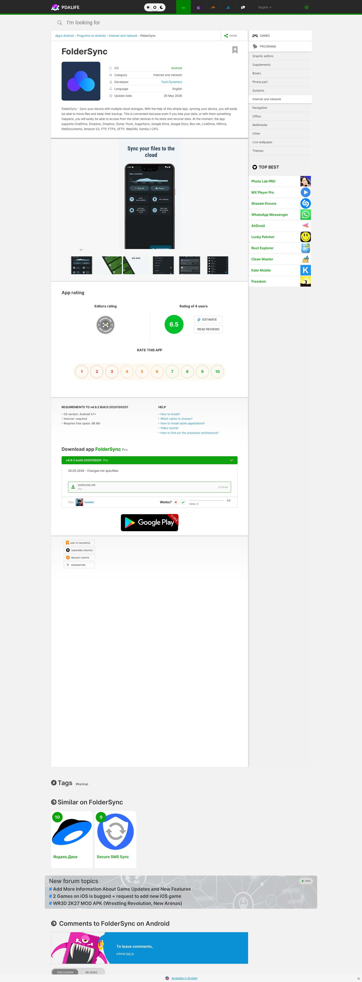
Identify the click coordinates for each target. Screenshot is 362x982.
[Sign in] (307, 7)
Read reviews (208, 329)
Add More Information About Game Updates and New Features (120, 889)
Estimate (209, 319)
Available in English (184, 978)
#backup (82, 784)
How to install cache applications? (182, 423)
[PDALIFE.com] (64, 7)
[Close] (358, 978)
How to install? (170, 414)
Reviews (91, 972)
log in (130, 953)
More (307, 881)
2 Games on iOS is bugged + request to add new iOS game (115, 896)
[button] (244, 141)
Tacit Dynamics (171, 82)
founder (89, 502)
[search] (173, 22)
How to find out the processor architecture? (189, 432)
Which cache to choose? (176, 418)
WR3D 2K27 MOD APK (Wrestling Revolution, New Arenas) (115, 903)
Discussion (65, 972)
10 (217, 371)
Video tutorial (169, 428)
